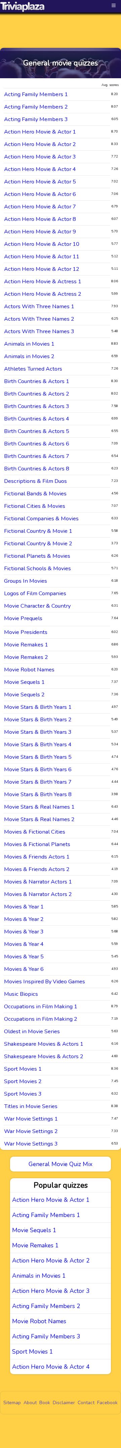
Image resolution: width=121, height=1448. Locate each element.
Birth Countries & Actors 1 (36, 381)
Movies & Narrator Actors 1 (38, 882)
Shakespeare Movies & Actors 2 (43, 1056)
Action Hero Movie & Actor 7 (40, 206)
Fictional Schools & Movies (37, 568)
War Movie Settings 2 (31, 1131)
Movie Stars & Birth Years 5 (38, 757)
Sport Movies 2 (23, 1081)
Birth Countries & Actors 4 (36, 419)
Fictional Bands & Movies (35, 493)
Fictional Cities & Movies (34, 506)
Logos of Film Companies (35, 593)
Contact (86, 1402)
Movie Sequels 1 (24, 682)
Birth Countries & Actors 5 (36, 431)
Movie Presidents (25, 632)
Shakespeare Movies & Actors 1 (43, 1044)
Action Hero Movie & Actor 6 (40, 194)
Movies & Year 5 (24, 956)
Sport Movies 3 (23, 1094)
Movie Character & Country (37, 606)
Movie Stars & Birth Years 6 (38, 769)
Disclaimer (64, 1402)
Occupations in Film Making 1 (40, 1006)
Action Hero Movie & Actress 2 (42, 294)
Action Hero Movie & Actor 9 (40, 231)
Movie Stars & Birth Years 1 (38, 707)
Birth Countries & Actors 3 (36, 406)
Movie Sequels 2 (24, 694)
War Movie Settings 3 (31, 1144)
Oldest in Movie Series (32, 1031)
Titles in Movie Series (30, 1106)
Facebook (107, 1402)
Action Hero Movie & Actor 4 (40, 169)
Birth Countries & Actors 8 (36, 468)
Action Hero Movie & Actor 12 (41, 269)
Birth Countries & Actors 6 (36, 443)
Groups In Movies (25, 581)
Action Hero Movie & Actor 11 (41, 256)
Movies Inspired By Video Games (44, 981)
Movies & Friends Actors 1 (37, 857)
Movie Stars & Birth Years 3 (38, 732)
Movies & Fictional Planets (37, 844)
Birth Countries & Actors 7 (36, 456)
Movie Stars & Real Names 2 (39, 819)
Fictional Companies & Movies (41, 518)
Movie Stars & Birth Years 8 (38, 794)
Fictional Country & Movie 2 (38, 543)
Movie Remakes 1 (26, 644)
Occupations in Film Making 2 (40, 1019)
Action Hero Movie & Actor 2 (40, 144)
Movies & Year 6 (24, 969)
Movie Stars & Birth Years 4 (38, 744)
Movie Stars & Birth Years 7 (38, 782)
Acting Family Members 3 (36, 119)
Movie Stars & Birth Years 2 (38, 719)
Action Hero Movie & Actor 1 (40, 132)
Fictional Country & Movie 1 (38, 531)
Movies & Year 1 (24, 906)
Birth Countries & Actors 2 (36, 394)
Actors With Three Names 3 (39, 331)
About (30, 1402)
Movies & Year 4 (24, 944)
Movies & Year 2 (24, 919)
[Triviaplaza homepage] (22, 6)
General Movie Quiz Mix (60, 1164)
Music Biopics (21, 994)
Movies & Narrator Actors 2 (38, 894)
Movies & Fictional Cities (34, 832)
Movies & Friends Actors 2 (37, 869)
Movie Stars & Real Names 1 (39, 807)
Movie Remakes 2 (26, 657)
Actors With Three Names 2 (39, 319)
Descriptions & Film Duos (35, 481)
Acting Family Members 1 (36, 94)
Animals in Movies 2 (29, 356)
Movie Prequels (23, 618)
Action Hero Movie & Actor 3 (40, 157)
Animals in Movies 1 (29, 344)
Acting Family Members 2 (36, 107)
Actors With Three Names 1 (39, 306)
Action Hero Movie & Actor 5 (40, 181)
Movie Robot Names (29, 669)
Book (44, 1402)
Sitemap (12, 1402)
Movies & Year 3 (24, 931)
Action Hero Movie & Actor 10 (41, 244)
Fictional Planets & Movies (37, 556)
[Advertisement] (60, 24)
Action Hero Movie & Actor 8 (40, 219)
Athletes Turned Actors (33, 369)
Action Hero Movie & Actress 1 (42, 281)
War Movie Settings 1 (31, 1119)
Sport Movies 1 (23, 1069)
